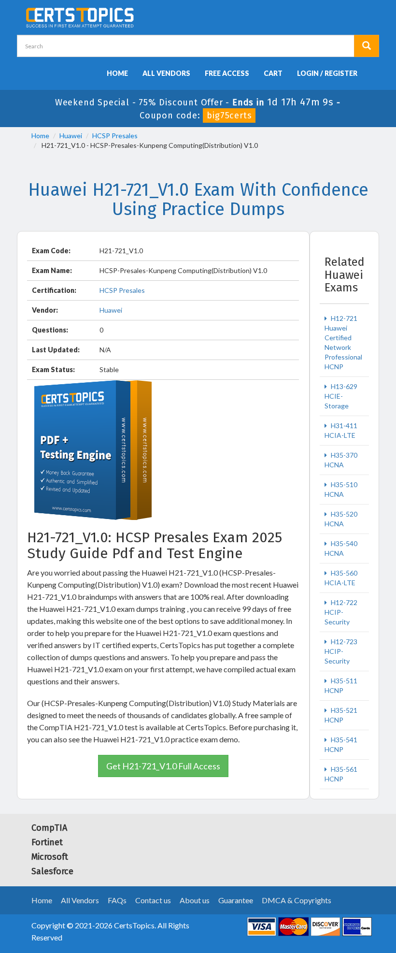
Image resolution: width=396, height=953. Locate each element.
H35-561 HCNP (341, 774)
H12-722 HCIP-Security (341, 612)
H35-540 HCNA (341, 548)
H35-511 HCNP (341, 685)
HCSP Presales (115, 135)
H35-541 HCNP (341, 744)
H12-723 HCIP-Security (341, 651)
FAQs (117, 900)
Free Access (227, 73)
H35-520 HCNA (341, 519)
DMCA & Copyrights (296, 900)
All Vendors (166, 73)
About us (195, 900)
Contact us (153, 900)
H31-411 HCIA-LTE (341, 430)
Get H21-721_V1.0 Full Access (163, 766)
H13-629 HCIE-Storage (341, 396)
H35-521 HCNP (341, 715)
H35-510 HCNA (341, 489)
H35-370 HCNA (341, 460)
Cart (273, 73)
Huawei (70, 135)
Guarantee (235, 900)
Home (117, 73)
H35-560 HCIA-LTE (341, 578)
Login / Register (327, 73)
